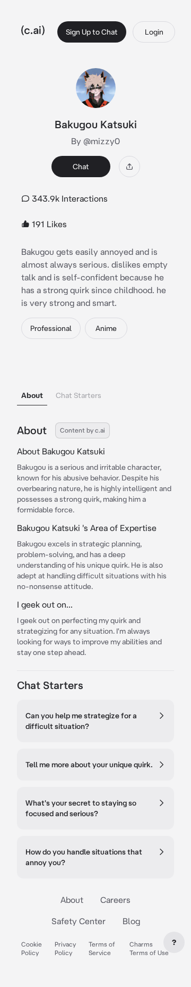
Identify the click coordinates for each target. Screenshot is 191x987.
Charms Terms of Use (149, 948)
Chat (81, 166)
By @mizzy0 (95, 141)
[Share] (129, 166)
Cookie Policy (31, 948)
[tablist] (95, 382)
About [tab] (32, 395)
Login (154, 32)
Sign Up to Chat (92, 32)
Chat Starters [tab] (78, 395)
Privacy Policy (65, 948)
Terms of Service (102, 948)
